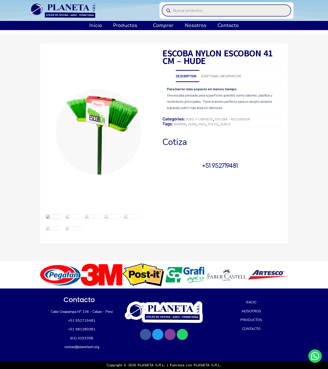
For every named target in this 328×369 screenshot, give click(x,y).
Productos (125, 25)
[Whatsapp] (182, 334)
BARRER (180, 124)
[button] (315, 356)
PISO (202, 124)
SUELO (225, 124)
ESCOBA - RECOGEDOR (232, 119)
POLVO (213, 124)
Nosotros (195, 25)
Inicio (95, 25)
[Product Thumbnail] (57, 57)
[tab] (188, 76)
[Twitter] (157, 334)
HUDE (192, 124)
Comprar (163, 25)
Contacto (228, 25)
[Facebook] (145, 334)
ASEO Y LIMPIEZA (199, 119)
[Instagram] (170, 334)
